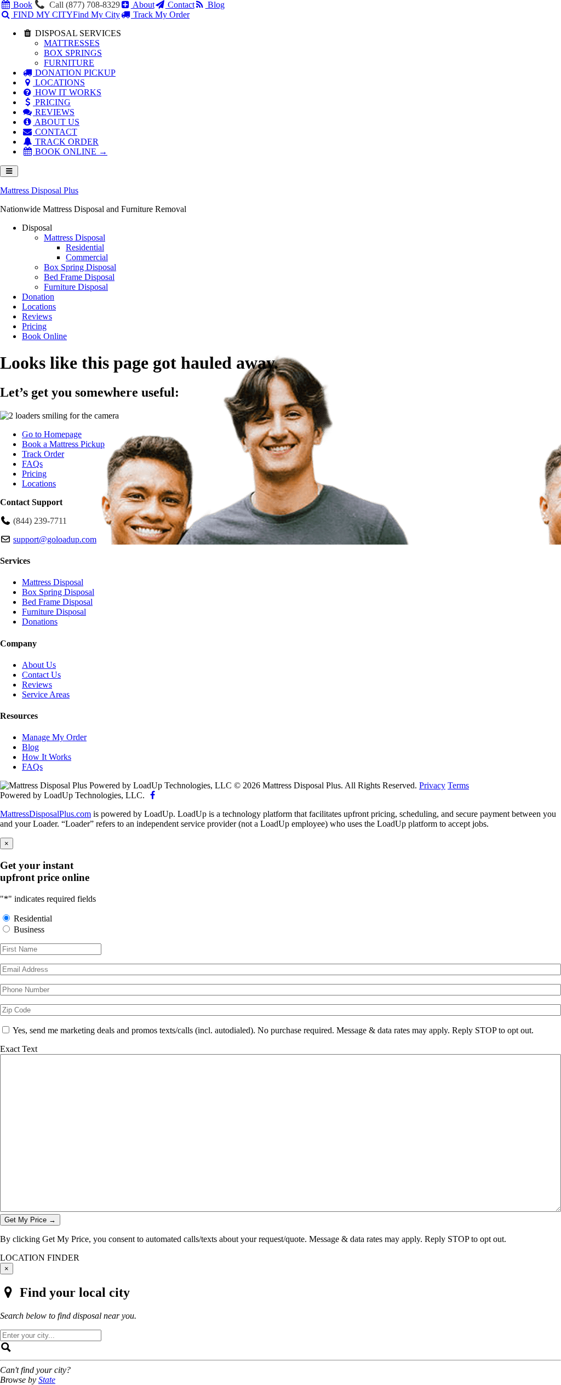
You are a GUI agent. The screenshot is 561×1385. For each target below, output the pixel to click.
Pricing (34, 473)
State (46, 1379)
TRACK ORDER (66, 141)
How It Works (46, 757)
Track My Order (160, 14)
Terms (458, 785)
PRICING (52, 102)
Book (21, 4)
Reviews (37, 684)
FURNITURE (69, 62)
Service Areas (46, 694)
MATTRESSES (72, 43)
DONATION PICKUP (74, 72)
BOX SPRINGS (73, 53)
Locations (39, 483)
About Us (39, 664)
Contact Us (41, 674)
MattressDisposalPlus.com (45, 814)
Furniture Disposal (54, 611)
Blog (215, 4)
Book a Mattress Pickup (63, 444)
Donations (40, 621)
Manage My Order (54, 737)
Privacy (432, 785)
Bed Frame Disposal (57, 601)
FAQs (32, 463)
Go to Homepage (52, 434)
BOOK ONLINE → (70, 151)
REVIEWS (54, 112)
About (142, 4)
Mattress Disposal (52, 582)
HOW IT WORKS (67, 92)
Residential (33, 918)
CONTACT (55, 131)
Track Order (43, 454)
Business (29, 929)
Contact (179, 4)
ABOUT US (56, 122)
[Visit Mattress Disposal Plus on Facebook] (152, 795)
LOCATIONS (59, 82)
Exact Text (18, 1049)
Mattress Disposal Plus (39, 190)
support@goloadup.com (54, 539)
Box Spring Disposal (58, 592)
